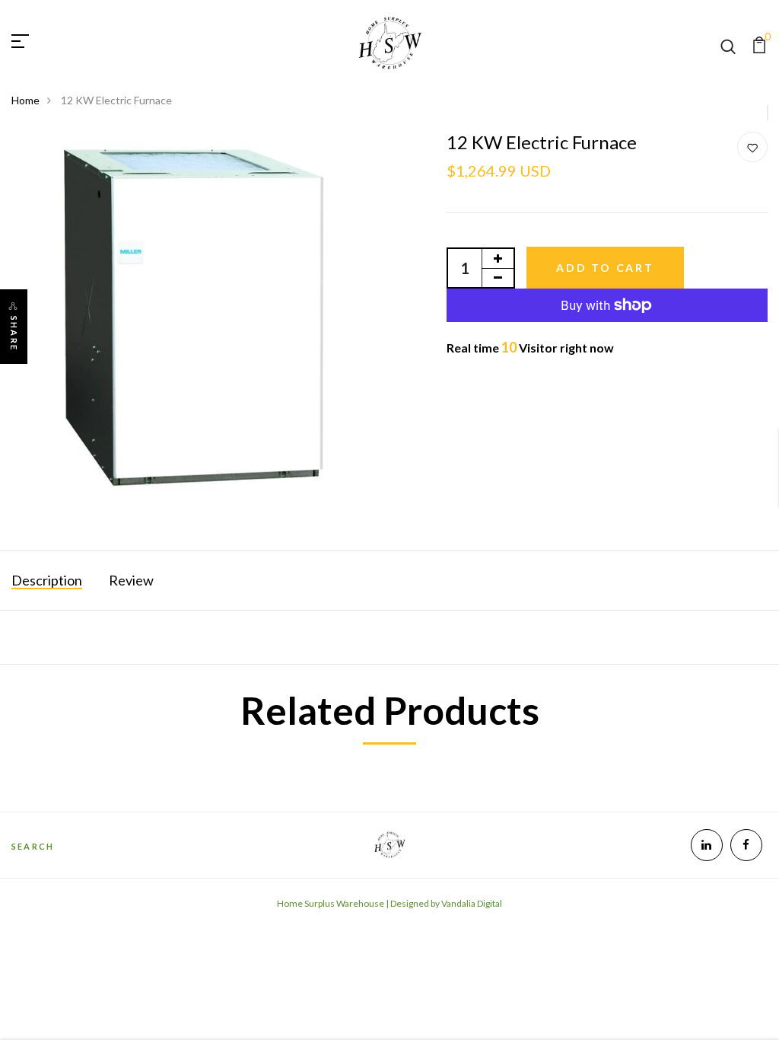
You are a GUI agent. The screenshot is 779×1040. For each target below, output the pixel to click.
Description (46, 580)
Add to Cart (605, 267)
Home (25, 100)
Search (32, 846)
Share (14, 333)
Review (131, 580)
